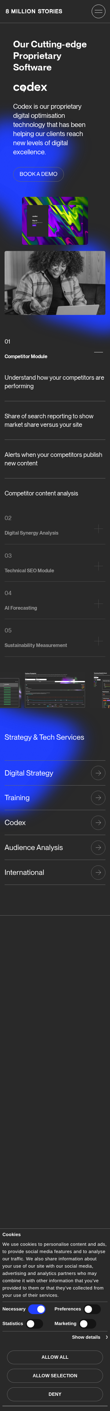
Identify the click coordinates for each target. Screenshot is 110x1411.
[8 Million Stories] (34, 11)
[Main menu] (98, 11)
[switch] (92, 1309)
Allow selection (55, 1375)
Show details (86, 1337)
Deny (55, 1394)
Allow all (55, 1357)
